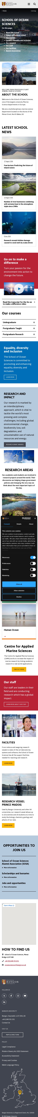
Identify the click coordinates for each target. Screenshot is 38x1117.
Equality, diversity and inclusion (18, 40)
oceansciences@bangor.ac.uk (15, 965)
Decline (19, 597)
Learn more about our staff (16, 704)
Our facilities (11, 48)
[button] (19, 303)
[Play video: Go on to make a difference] (19, 288)
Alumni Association (13, 51)
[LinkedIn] (4, 1002)
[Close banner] (35, 518)
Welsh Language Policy (10, 1065)
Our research (11, 43)
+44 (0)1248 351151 (12, 961)
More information (10, 867)
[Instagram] (18, 996)
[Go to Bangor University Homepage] (9, 4)
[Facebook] (11, 996)
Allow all (19, 584)
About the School (12, 33)
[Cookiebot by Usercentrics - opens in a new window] (23, 518)
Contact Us (6, 1023)
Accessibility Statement (10, 1056)
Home (5, 11)
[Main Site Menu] (29, 4)
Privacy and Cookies (9, 1060)
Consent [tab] (7, 524)
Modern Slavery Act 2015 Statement (15, 1051)
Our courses (10, 38)
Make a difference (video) (16, 35)
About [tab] (31, 524)
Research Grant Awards (15, 444)
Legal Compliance (8, 1047)
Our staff (9, 46)
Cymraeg (33, 10)
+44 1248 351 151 (8, 1019)
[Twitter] (4, 996)
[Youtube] (25, 996)
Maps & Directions (12, 1035)
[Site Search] (34, 4)
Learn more (10, 377)
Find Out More (19, 669)
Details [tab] (19, 524)
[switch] (33, 563)
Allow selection (19, 590)
